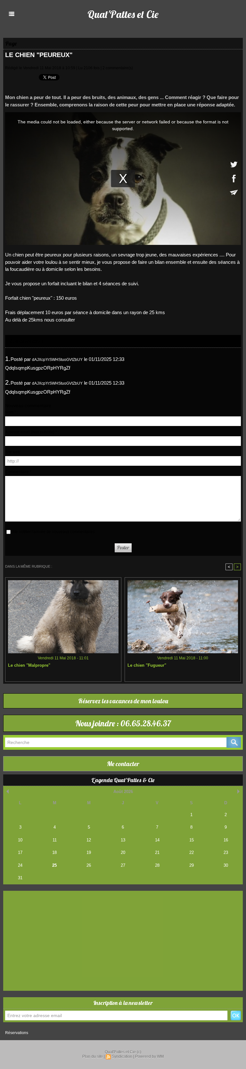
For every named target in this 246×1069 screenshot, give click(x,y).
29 (191, 865)
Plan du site (92, 1056)
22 (191, 852)
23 (226, 852)
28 (157, 865)
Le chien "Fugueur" (146, 665)
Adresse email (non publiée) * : (32, 432)
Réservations (16, 1033)
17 (20, 852)
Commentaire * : (19, 472)
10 (20, 840)
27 (123, 865)
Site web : (13, 452)
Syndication (122, 1056)
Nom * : (11, 412)
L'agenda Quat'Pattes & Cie (123, 780)
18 (54, 852)
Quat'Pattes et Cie (123, 14)
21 (157, 852)
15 (191, 840)
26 (88, 865)
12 (88, 840)
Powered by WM (149, 1056)
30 (226, 865)
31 (20, 877)
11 (55, 840)
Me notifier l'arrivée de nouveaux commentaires (53, 532)
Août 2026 (123, 791)
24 (20, 865)
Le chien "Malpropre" (29, 665)
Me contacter (123, 764)
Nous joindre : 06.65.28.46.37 (123, 723)
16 (226, 840)
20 (123, 852)
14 (157, 840)
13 (123, 840)
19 (88, 852)
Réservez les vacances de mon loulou (123, 701)
